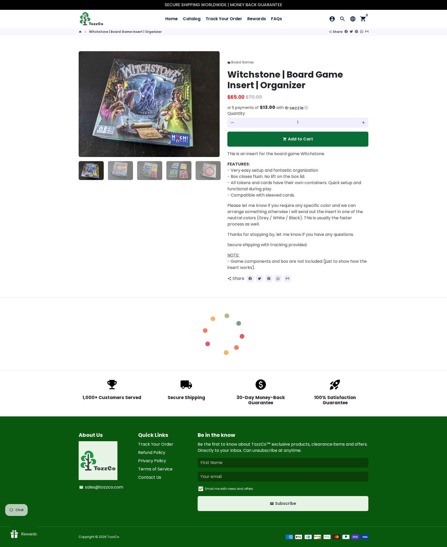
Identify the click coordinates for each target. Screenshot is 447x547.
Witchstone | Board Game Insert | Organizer (125, 31)
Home (171, 19)
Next (213, 104)
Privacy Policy (152, 461)
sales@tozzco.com (101, 487)
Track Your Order (224, 19)
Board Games (240, 62)
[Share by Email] (366, 31)
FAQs (276, 19)
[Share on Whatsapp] (361, 31)
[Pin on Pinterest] (356, 31)
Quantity (236, 113)
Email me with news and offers (229, 488)
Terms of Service (155, 469)
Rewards (256, 19)
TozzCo (113, 537)
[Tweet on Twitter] (351, 31)
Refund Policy (151, 452)
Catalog (191, 19)
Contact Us (149, 477)
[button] (297, 107)
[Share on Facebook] (346, 31)
